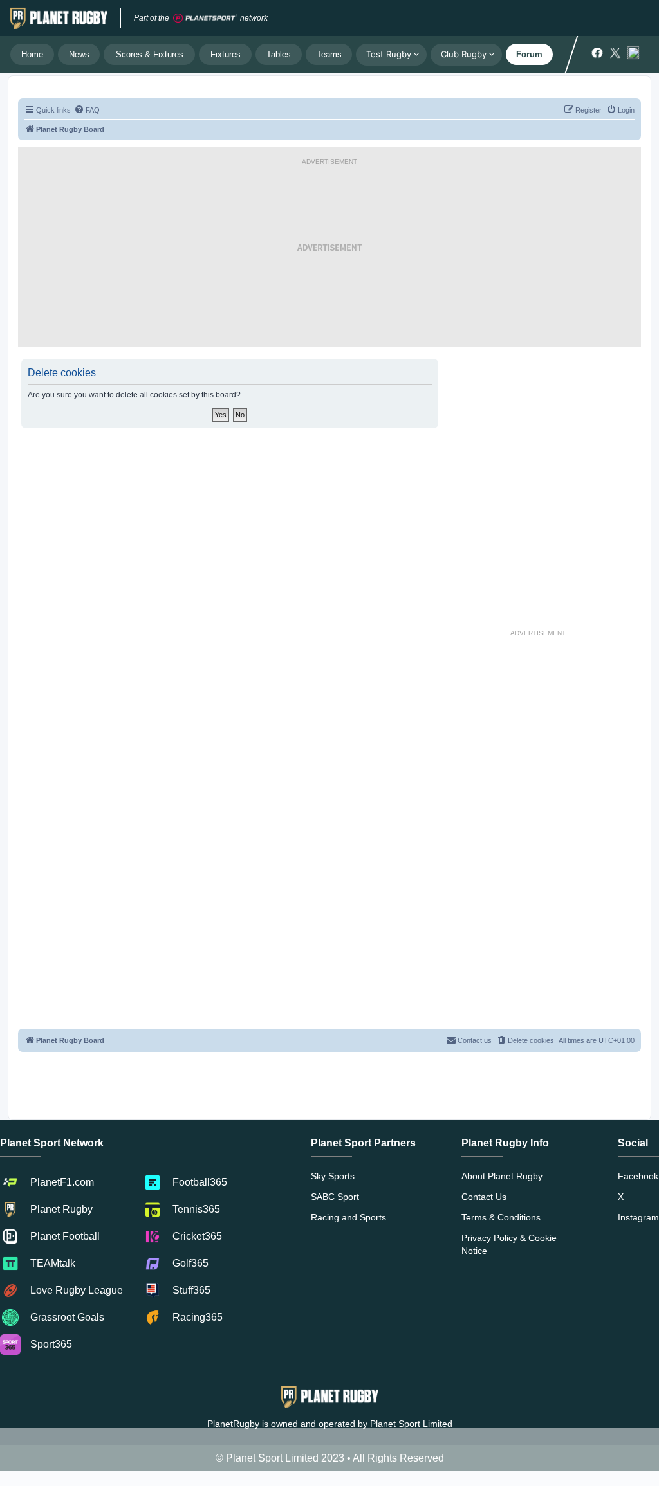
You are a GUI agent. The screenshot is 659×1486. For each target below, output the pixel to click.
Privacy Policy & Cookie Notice (509, 1244)
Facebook (638, 1176)
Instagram (638, 1217)
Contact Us (483, 1197)
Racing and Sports (348, 1217)
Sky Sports (333, 1176)
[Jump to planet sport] (205, 18)
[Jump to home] (58, 18)
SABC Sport (335, 1197)
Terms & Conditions (501, 1217)
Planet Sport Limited (411, 1423)
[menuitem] (87, 110)
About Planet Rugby (502, 1176)
